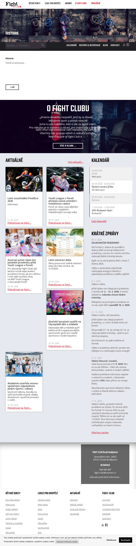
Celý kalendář (99, 221)
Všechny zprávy (100, 432)
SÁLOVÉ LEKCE (44, 500)
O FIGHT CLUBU (80, 3)
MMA (40, 509)
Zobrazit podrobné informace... (105, 477)
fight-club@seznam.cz (105, 472)
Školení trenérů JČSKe (102, 186)
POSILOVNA (43, 514)
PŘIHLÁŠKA (10, 532)
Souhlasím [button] (125, 540)
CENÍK (8, 528)
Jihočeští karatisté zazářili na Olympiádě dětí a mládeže (64, 323)
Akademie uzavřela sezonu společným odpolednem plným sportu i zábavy (23, 386)
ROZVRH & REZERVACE (89, 45)
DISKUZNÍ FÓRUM (77, 509)
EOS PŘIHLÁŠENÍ (13, 500)
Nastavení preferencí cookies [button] (67, 542)
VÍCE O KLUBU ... (68, 146)
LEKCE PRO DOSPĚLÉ (53, 3)
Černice (95, 200)
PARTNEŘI (106, 514)
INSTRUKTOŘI (43, 528)
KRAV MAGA (43, 504)
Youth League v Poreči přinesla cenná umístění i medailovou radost (62, 201)
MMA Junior (10, 504)
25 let (94, 173)
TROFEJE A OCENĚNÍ (14, 523)
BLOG (105, 45)
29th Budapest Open (102, 210)
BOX (40, 532)
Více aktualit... (76, 162)
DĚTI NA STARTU (12, 514)
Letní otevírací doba (59, 260)
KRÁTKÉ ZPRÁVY (76, 504)
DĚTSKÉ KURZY (34, 3)
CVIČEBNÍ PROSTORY (111, 509)
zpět (12, 87)
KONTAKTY (106, 518)
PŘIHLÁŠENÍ (95, 3)
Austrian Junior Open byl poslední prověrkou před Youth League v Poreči (22, 262)
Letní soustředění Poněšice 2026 (23, 199)
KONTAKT (115, 45)
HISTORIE (106, 500)
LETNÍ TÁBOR (11, 518)
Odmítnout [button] (111, 540)
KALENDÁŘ (71, 45)
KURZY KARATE (12, 509)
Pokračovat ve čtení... (19, 222)
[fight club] (13, 4)
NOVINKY (68, 3)
